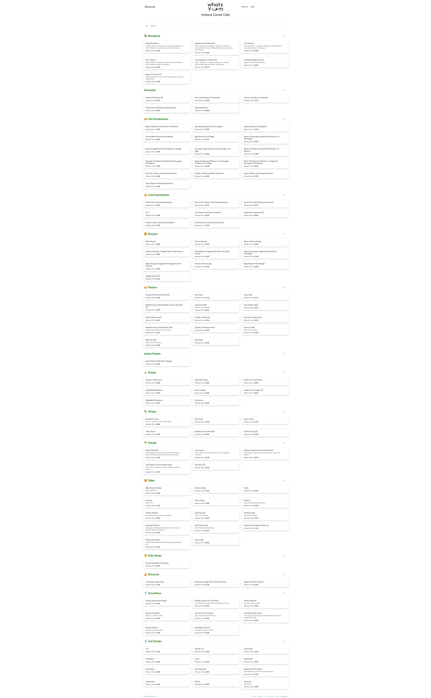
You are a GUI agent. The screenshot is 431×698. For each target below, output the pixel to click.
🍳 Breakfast (152, 36)
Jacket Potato (152, 354)
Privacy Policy (269, 696)
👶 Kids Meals (153, 555)
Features (260, 696)
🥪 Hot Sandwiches (156, 119)
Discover (150, 7)
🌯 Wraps (150, 411)
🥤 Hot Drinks (153, 641)
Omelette (150, 90)
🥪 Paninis (150, 287)
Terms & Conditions (281, 696)
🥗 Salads (150, 443)
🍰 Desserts (151, 574)
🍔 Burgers (151, 234)
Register (244, 6)
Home (254, 696)
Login (252, 6)
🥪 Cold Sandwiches (156, 195)
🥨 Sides (149, 480)
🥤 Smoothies (152, 593)
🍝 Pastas (150, 372)
